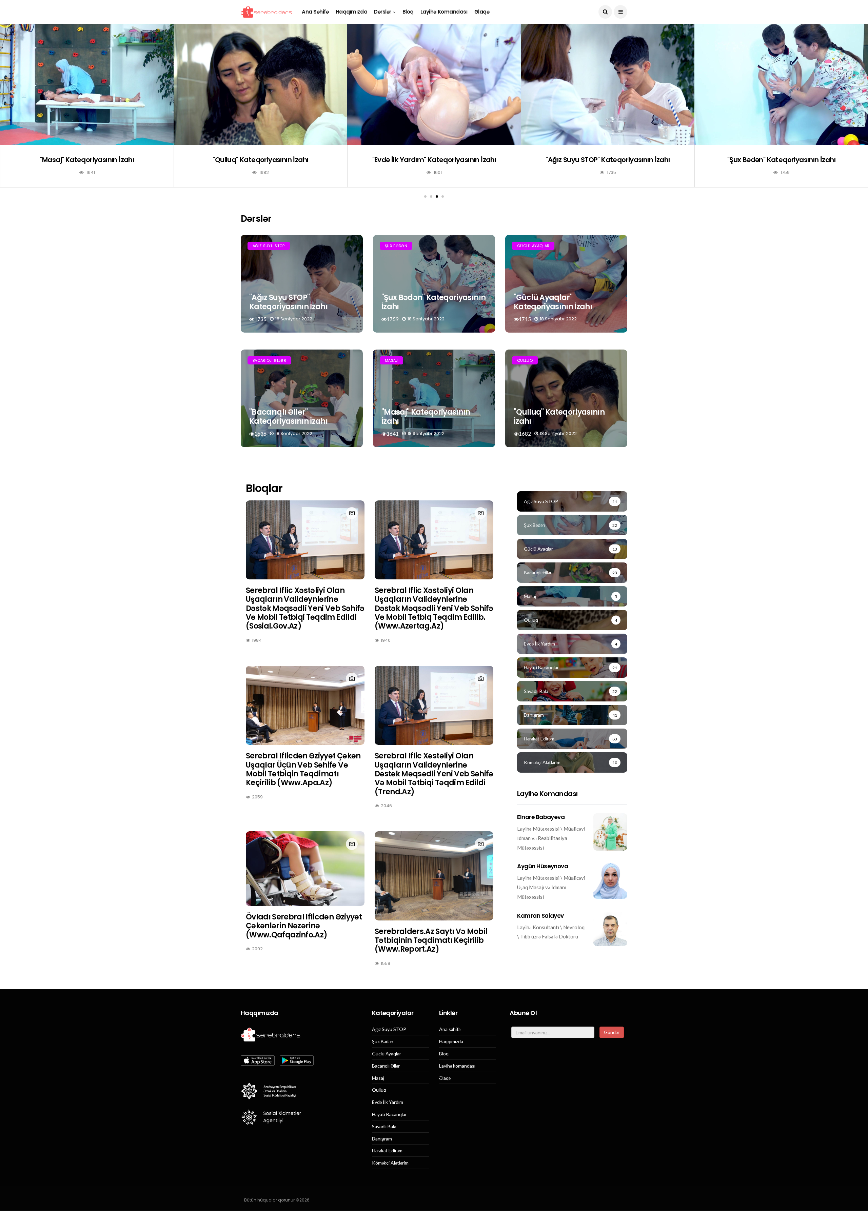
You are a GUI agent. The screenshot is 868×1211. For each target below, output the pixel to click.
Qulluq (525, 360)
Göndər (611, 1032)
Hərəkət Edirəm (387, 1150)
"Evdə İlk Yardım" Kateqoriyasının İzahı (434, 159)
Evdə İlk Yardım (387, 1102)
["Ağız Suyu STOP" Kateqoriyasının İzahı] (607, 84)
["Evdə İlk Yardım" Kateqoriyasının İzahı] (434, 84)
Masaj (391, 360)
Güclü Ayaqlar (533, 246)
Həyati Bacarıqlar (389, 1114)
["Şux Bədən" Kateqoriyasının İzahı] (781, 84)
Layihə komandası (444, 11)
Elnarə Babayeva (541, 817)
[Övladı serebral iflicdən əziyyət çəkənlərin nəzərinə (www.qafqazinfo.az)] (305, 868)
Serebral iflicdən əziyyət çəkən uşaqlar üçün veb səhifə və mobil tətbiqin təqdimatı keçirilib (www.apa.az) (303, 769)
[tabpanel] (87, 111)
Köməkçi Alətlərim (390, 1163)
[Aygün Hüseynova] (610, 880)
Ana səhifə (315, 11)
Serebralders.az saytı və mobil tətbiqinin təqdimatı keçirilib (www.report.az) (431, 940)
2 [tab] (431, 196)
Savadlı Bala (384, 1126)
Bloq (408, 11)
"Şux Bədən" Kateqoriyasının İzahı (781, 159)
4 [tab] (442, 196)
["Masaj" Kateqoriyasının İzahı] (87, 84)
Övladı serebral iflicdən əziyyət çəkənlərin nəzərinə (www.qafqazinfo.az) (304, 926)
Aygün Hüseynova (542, 866)
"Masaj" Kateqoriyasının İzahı (87, 159)
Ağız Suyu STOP (269, 246)
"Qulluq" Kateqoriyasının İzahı (260, 159)
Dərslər (382, 11)
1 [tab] (425, 196)
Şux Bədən (396, 246)
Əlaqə (482, 11)
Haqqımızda (352, 11)
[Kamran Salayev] (610, 929)
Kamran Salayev (540, 916)
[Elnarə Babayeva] (610, 832)
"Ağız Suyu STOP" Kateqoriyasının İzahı (608, 159)
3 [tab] (437, 196)
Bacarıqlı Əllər (269, 360)
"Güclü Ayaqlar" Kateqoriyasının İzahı (553, 302)
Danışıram (382, 1138)
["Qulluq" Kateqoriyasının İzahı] (260, 84)
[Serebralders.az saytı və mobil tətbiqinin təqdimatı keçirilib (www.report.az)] (434, 875)
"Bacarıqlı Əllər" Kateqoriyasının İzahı (288, 416)
